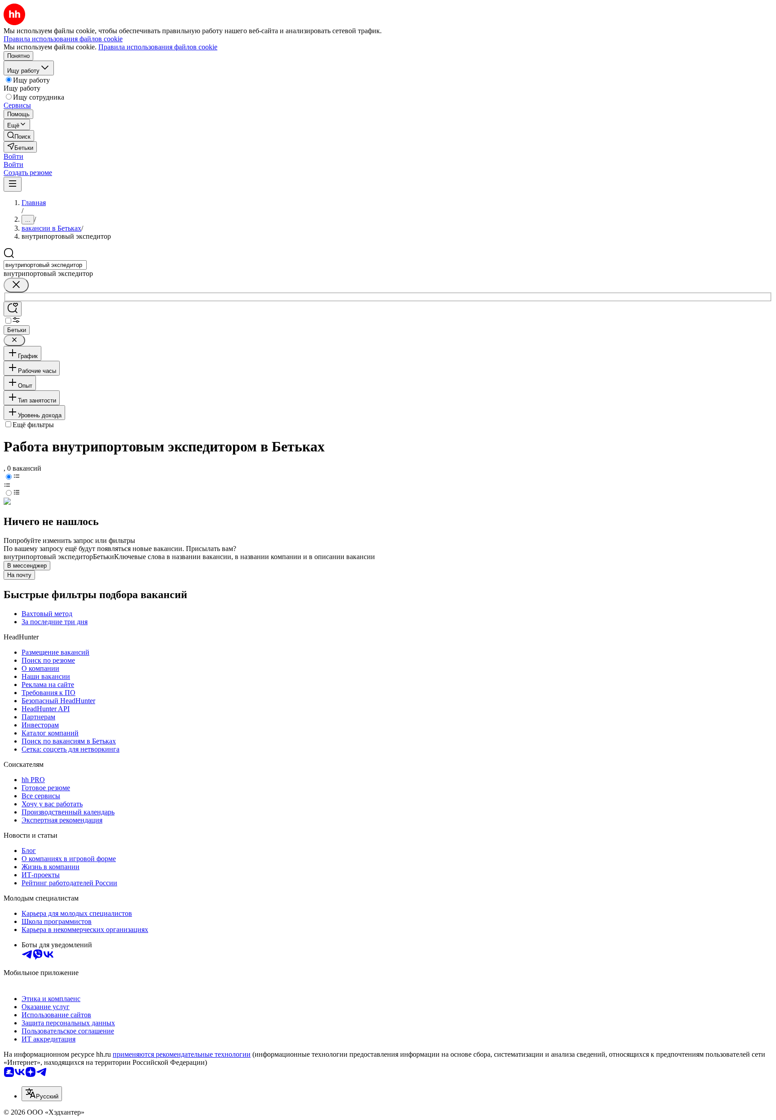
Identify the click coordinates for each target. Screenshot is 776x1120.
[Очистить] (16, 285)
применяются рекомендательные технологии (182, 1054)
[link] (19, 135)
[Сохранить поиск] (13, 309)
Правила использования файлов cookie (157, 47)
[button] (13, 156)
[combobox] (45, 265)
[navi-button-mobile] (13, 184)
